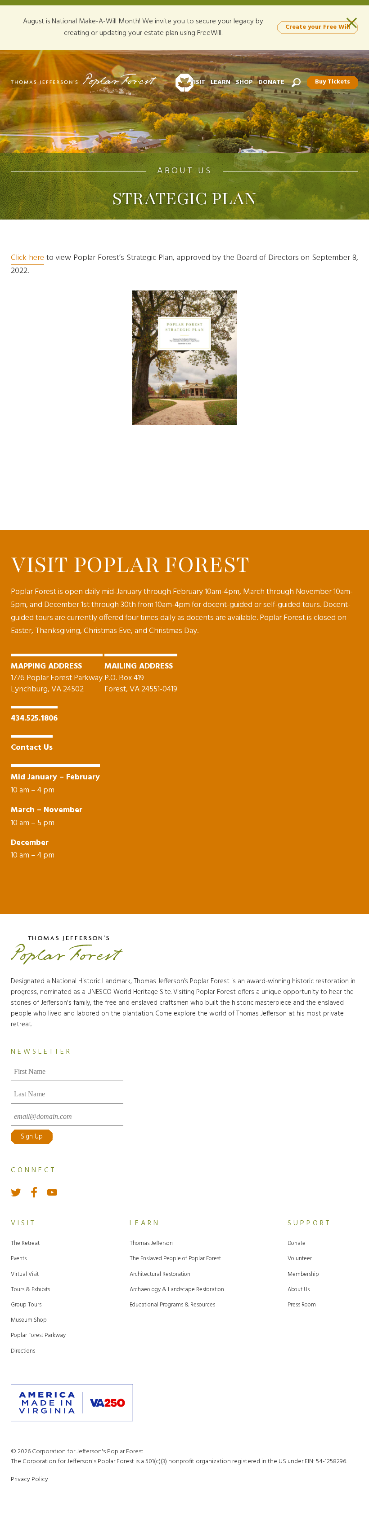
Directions (23, 1351)
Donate (271, 82)
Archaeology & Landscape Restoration (177, 1289)
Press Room (302, 1305)
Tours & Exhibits (30, 1289)
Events (19, 1258)
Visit (197, 82)
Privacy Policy (29, 1479)
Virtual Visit (25, 1274)
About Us (184, 171)
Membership (303, 1274)
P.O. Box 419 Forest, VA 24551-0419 (140, 677)
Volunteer (300, 1258)
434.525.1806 (34, 718)
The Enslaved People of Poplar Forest (175, 1258)
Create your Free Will (317, 27)
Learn (220, 82)
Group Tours (26, 1305)
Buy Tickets (332, 82)
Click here (27, 257)
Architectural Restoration (160, 1274)
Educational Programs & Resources (172, 1305)
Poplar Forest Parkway (38, 1335)
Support (309, 1223)
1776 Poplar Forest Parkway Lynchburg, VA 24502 (57, 677)
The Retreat (25, 1243)
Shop (244, 82)
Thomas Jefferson (151, 1243)
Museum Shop (29, 1320)
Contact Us (32, 747)
